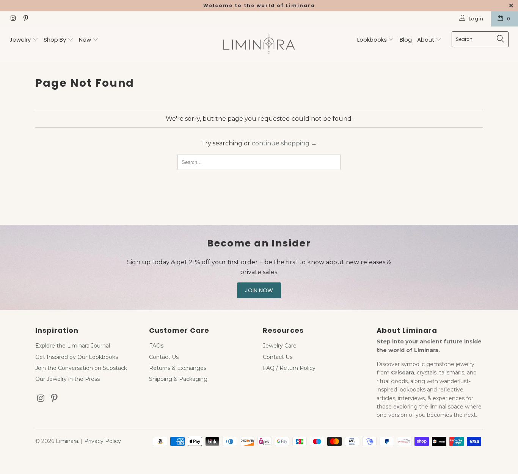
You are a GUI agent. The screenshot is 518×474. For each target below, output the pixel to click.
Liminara (67, 441)
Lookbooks (372, 40)
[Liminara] (259, 44)
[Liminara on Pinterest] (25, 19)
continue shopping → (284, 143)
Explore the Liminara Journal (72, 345)
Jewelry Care (280, 345)
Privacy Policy (102, 441)
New (85, 40)
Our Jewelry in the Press (67, 379)
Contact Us (164, 357)
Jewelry (20, 40)
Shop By (55, 40)
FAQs (156, 345)
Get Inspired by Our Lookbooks (76, 357)
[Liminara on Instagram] (12, 19)
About (426, 40)
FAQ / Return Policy (289, 368)
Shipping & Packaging (178, 379)
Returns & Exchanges (177, 368)
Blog (406, 40)
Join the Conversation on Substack (81, 368)
